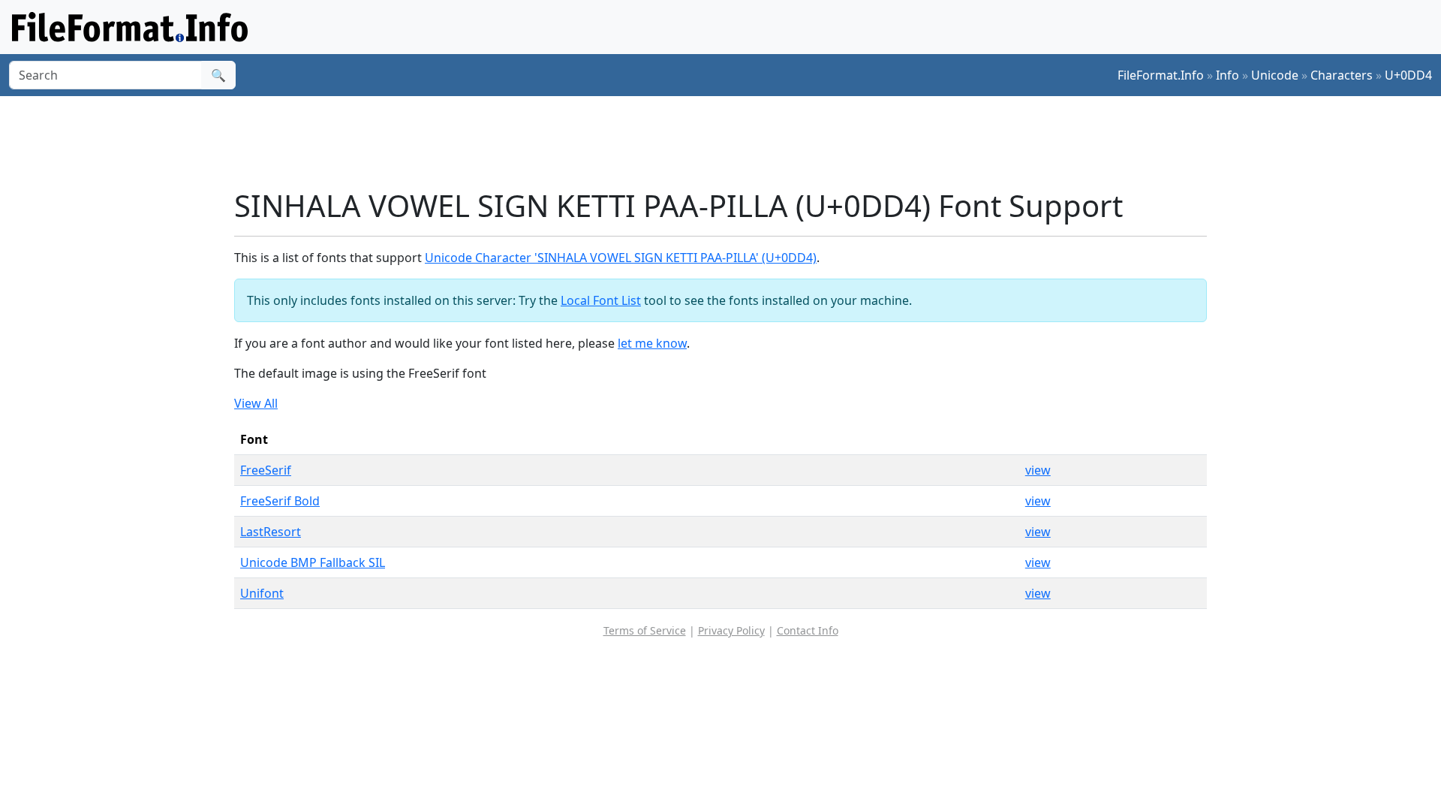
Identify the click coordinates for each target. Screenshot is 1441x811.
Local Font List (601, 300)
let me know (652, 343)
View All (256, 403)
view (1038, 470)
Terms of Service (644, 630)
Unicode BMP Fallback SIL (312, 562)
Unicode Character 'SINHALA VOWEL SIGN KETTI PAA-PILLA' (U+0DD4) (621, 257)
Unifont (262, 593)
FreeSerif (265, 470)
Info (1227, 75)
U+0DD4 (1408, 75)
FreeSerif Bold (280, 501)
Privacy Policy (731, 630)
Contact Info (807, 630)
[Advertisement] (729, 142)
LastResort (270, 531)
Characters (1341, 75)
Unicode (1274, 75)
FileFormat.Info (1161, 75)
